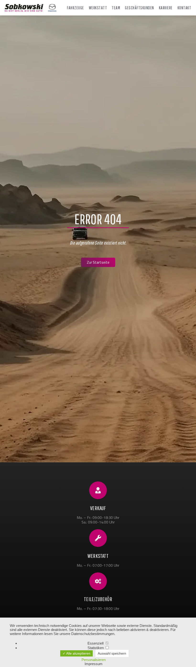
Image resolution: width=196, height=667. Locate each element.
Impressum (94, 664)
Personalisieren (94, 660)
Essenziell (95, 643)
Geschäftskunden (139, 7)
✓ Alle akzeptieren (76, 653)
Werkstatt (98, 7)
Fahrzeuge (75, 7)
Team (116, 7)
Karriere (166, 7)
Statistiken (96, 648)
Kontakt (184, 7)
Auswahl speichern (112, 653)
